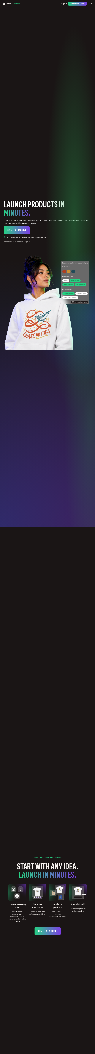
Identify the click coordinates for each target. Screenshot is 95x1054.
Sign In (64, 4)
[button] (91, 3)
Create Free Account (77, 4)
